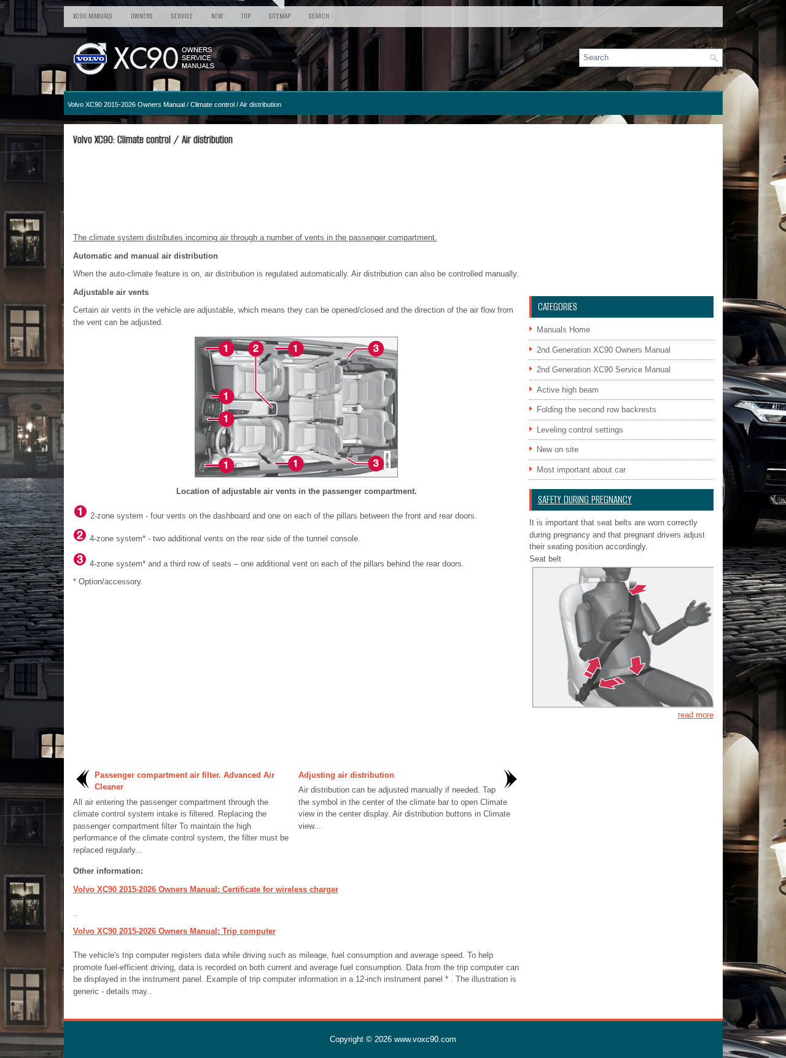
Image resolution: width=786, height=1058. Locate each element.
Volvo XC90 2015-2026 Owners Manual (126, 104)
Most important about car (581, 469)
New (217, 15)
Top (246, 15)
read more (696, 714)
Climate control (212, 104)
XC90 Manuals (92, 15)
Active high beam (568, 389)
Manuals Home (563, 329)
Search (319, 15)
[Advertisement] (296, 188)
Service (182, 15)
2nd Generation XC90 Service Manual (604, 369)
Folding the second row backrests (596, 409)
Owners (142, 15)
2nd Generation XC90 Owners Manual (604, 350)
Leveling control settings (580, 429)
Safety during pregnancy (585, 500)
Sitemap (279, 15)
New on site (557, 449)
